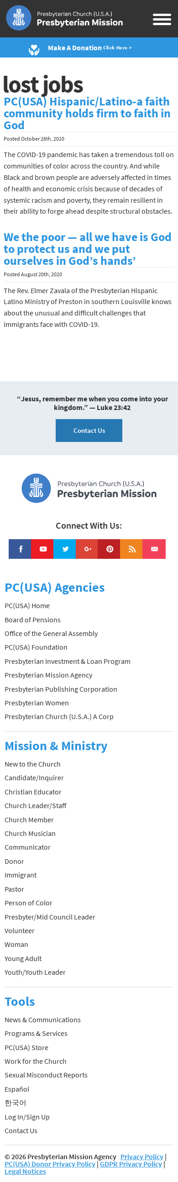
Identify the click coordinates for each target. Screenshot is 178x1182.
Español (17, 1088)
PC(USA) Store (26, 1047)
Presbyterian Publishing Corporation (61, 688)
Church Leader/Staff (35, 805)
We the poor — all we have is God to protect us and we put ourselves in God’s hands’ (88, 249)
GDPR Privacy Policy (131, 1163)
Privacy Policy (141, 1156)
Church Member (29, 819)
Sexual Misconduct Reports (46, 1074)
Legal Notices (25, 1171)
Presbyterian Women (37, 702)
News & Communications (43, 1019)
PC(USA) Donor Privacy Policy (50, 1163)
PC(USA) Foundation (36, 646)
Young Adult (23, 958)
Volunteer (20, 930)
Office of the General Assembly (51, 633)
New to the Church (33, 763)
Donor (14, 861)
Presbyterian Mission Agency (48, 674)
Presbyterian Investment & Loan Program (68, 661)
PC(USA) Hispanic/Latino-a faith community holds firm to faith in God (87, 113)
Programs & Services (36, 1033)
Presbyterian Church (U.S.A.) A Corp (59, 716)
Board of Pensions (33, 619)
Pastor (14, 888)
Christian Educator (33, 791)
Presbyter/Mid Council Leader (50, 916)
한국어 (15, 1102)
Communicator (28, 846)
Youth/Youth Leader (35, 972)
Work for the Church (36, 1061)
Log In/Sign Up (27, 1116)
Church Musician (30, 833)
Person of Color (28, 902)
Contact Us (89, 430)
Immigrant (21, 874)
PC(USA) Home (27, 605)
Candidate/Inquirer (34, 777)
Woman (16, 944)
